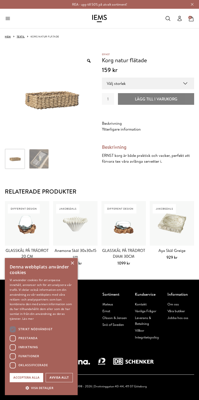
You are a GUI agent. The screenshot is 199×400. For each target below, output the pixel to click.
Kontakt (141, 304)
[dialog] (41, 326)
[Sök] (168, 18)
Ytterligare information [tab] (121, 129)
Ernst (106, 54)
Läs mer (28, 319)
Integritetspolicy (147, 337)
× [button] (72, 263)
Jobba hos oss (177, 317)
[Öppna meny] (8, 18)
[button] (41, 387)
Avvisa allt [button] (59, 377)
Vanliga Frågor (145, 311)
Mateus (107, 304)
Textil (21, 36)
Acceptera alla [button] (26, 377)
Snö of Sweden (113, 324)
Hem (8, 36)
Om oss (173, 304)
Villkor (139, 330)
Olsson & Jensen (114, 317)
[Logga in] (179, 18)
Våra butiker (176, 311)
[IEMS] (99, 18)
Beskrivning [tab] (112, 123)
